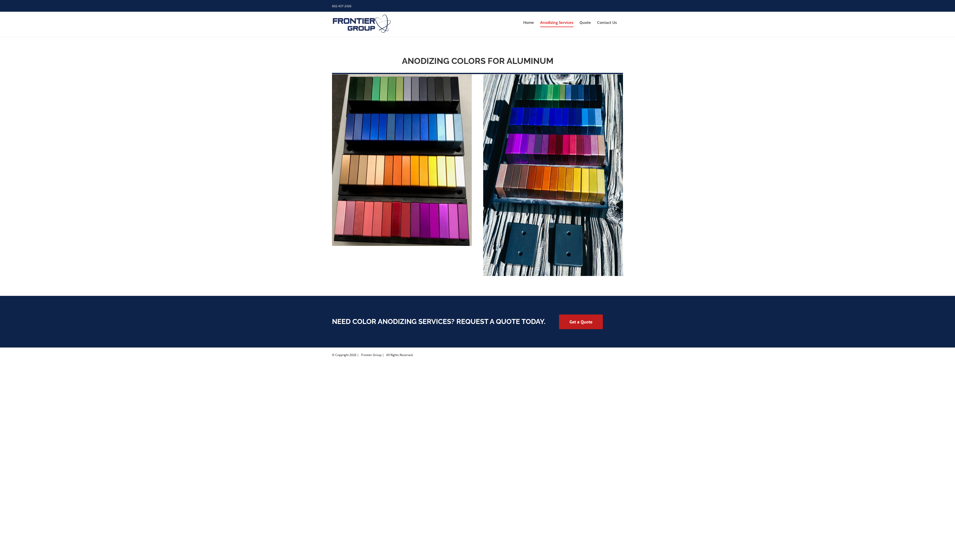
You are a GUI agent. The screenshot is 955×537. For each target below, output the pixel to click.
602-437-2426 (341, 6)
